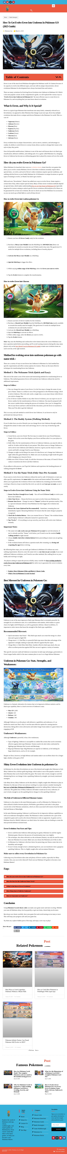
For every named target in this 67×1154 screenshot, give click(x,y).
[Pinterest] (13, 2)
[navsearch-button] (32, 10)
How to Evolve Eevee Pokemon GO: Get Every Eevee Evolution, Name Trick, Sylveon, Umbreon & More (53, 1088)
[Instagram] (10, 2)
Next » (37, 1050)
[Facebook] (4, 2)
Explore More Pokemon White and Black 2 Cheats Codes (26, 571)
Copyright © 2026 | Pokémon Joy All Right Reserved (13, 1150)
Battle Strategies (13, 17)
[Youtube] (7, 2)
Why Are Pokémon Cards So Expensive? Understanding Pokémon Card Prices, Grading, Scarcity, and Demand (23, 1088)
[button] (53, 5)
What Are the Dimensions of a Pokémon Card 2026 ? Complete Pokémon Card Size (54, 1074)
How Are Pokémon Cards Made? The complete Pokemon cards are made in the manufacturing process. (23, 1074)
